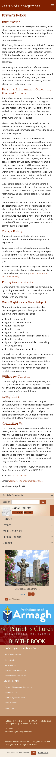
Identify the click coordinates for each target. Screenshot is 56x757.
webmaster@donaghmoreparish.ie (25, 480)
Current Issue (17, 512)
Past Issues (28, 512)
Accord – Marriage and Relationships (19, 687)
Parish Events (10, 665)
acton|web (45, 741)
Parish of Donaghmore (20, 6)
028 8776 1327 (20, 475)
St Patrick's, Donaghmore (27, 588)
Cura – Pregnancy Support (15, 697)
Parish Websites (22, 741)
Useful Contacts (11, 703)
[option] (27, 570)
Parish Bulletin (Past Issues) (15, 676)
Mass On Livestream (13, 655)
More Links (9, 708)
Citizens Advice (11, 692)
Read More (43, 752)
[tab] (27, 496)
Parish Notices (10, 660)
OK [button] (33, 753)
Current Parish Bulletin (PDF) (16, 670)
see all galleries (14, 599)
